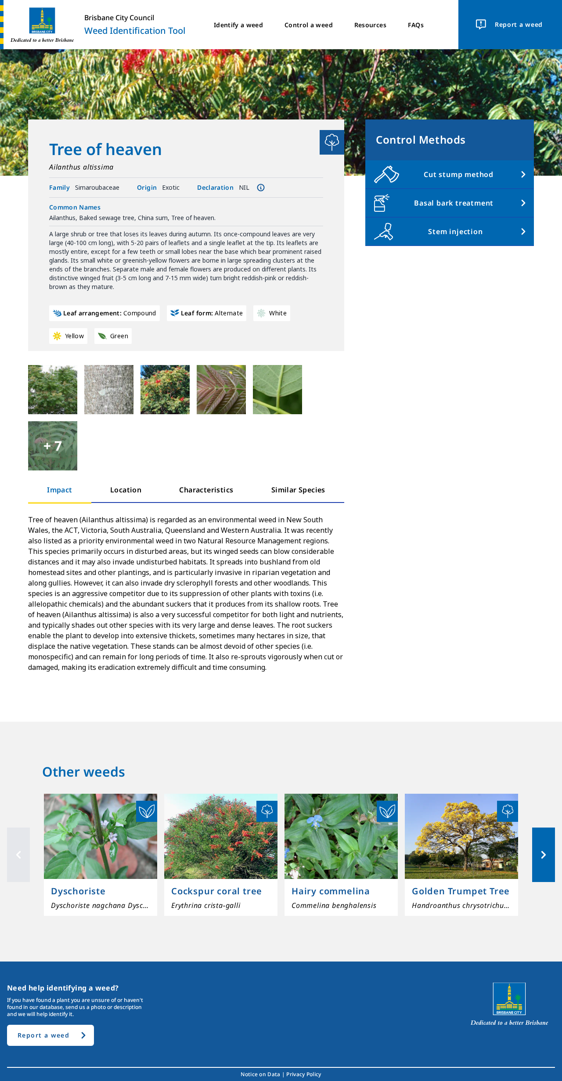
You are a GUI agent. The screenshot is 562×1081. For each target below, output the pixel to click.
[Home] (39, 24)
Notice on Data (260, 1074)
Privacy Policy (303, 1074)
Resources (370, 25)
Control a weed (309, 25)
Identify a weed (238, 25)
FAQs (416, 25)
